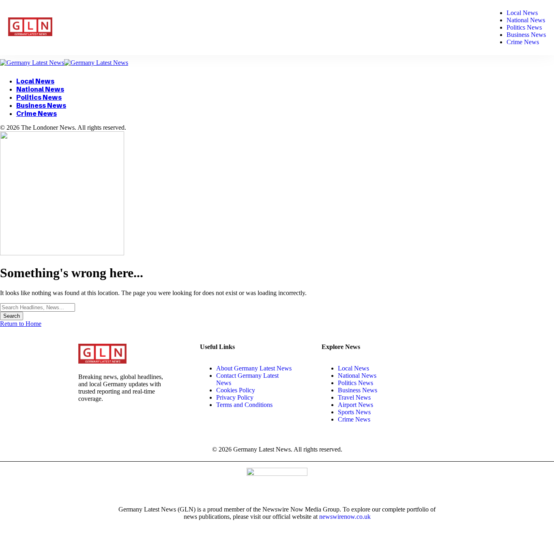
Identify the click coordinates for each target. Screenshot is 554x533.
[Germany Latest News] (64, 62)
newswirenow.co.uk (345, 516)
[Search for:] (37, 307)
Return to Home (20, 323)
